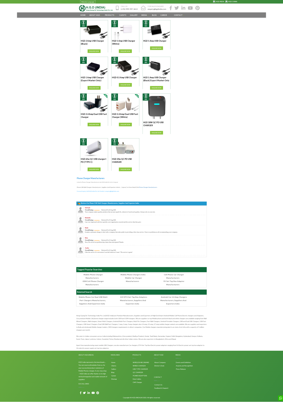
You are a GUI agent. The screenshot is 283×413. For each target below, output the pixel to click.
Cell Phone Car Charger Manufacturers (174, 276)
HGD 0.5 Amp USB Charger (124, 77)
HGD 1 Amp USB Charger (154, 41)
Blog (154, 15)
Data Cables (136, 379)
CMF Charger (137, 382)
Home (83, 15)
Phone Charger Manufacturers (148, 187)
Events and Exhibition (183, 362)
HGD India (220, 1)
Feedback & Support (161, 388)
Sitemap (114, 379)
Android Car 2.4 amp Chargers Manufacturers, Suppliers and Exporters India (173, 300)
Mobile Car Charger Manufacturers (133, 279)
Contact (178, 15)
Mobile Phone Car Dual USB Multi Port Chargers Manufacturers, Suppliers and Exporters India (93, 300)
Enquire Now (94, 51)
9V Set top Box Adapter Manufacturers (173, 283)
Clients (122, 15)
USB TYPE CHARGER (140, 369)
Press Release (181, 369)
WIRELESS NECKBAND (140, 362)
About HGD (94, 15)
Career (163, 15)
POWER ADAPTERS (139, 376)
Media (144, 15)
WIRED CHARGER (139, 366)
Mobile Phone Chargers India (133, 275)
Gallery (134, 15)
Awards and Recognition (184, 366)
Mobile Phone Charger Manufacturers (93, 276)
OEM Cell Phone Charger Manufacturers (93, 283)
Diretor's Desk (159, 366)
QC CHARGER (137, 372)
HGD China (232, 1)
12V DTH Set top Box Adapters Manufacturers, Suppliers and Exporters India (133, 300)
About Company (160, 362)
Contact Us (158, 385)
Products (109, 15)
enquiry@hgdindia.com (112, 191)
